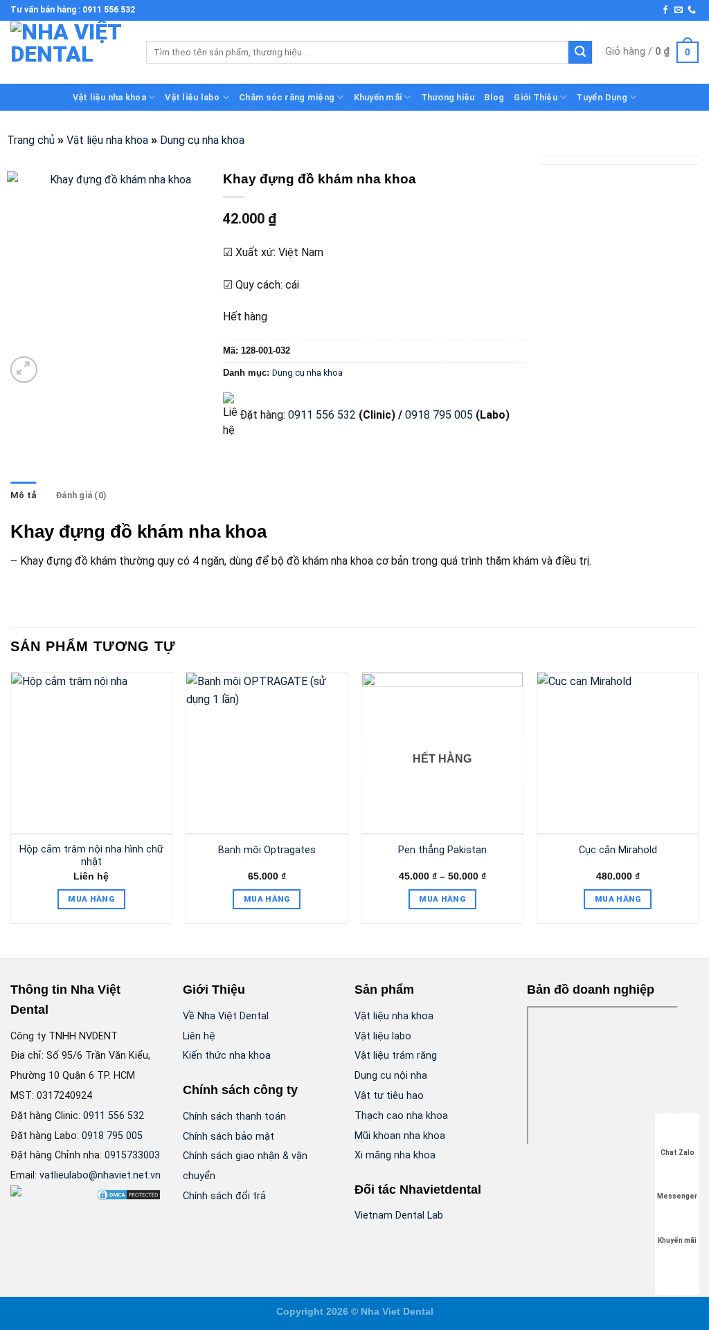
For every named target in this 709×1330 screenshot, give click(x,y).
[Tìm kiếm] (580, 52)
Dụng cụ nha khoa (202, 140)
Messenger (677, 1196)
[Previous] (11, 803)
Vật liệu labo (192, 97)
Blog (494, 97)
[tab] (23, 495)
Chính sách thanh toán (234, 1116)
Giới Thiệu (535, 97)
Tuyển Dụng (601, 97)
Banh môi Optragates (267, 850)
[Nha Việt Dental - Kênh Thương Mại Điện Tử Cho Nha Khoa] (67, 52)
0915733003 (132, 1155)
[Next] (698, 803)
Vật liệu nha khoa (109, 97)
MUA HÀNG (91, 899)
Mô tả (23, 495)
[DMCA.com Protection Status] (128, 1194)
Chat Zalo (677, 1152)
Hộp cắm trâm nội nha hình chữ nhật (91, 856)
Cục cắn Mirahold (618, 850)
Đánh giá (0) (81, 495)
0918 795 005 (437, 414)
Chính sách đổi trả (224, 1196)
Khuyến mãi (378, 97)
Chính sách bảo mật (228, 1136)
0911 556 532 (322, 414)
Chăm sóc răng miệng (286, 97)
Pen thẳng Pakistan (442, 850)
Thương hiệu (448, 97)
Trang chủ (31, 140)
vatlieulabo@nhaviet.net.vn (100, 1175)
